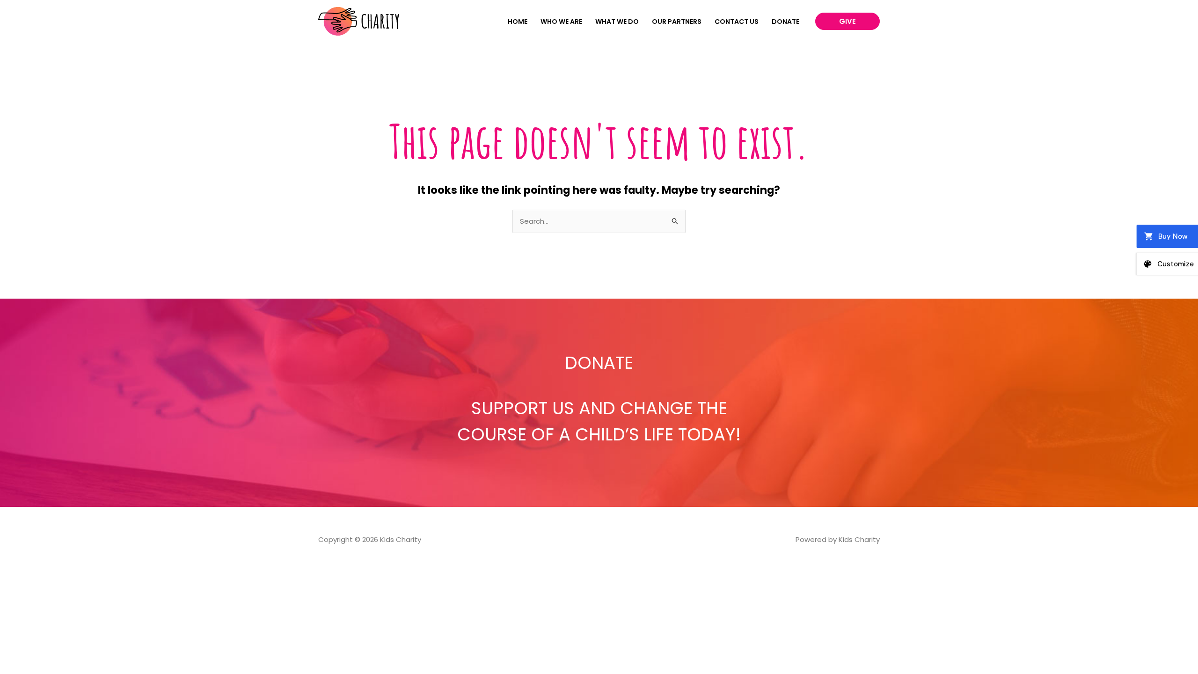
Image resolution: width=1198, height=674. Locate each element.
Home (517, 21)
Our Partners (676, 21)
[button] (847, 21)
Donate (785, 21)
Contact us (737, 21)
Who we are (561, 21)
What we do (617, 21)
